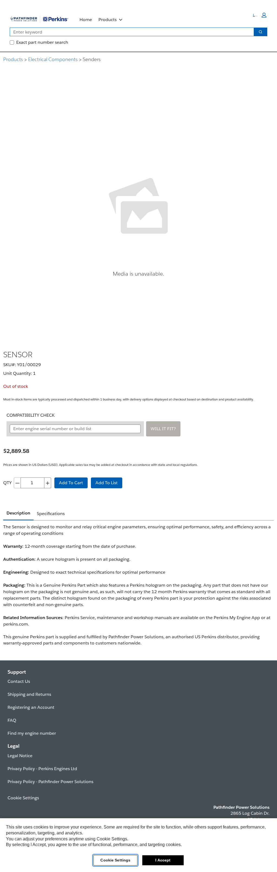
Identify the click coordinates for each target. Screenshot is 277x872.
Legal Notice (20, 756)
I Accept (162, 860)
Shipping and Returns (29, 694)
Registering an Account (31, 707)
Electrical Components (53, 59)
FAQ (12, 720)
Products (107, 19)
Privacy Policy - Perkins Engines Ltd (42, 768)
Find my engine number (32, 733)
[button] (259, 15)
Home (86, 19)
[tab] (18, 513)
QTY (7, 483)
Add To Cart (71, 483)
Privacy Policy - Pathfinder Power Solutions (50, 781)
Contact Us (19, 681)
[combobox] (129, 32)
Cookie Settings (115, 860)
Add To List (106, 483)
